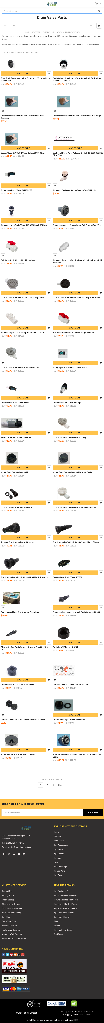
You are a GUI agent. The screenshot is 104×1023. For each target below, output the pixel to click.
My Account (59, 841)
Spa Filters (58, 849)
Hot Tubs (58, 875)
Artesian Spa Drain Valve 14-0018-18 (17, 542)
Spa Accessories (61, 845)
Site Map (6, 917)
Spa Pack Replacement (64, 913)
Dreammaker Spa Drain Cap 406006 (69, 719)
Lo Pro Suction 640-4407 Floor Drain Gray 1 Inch (22, 297)
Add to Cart (23, 74)
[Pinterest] (14, 854)
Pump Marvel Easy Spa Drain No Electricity (20, 612)
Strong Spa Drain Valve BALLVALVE (16, 190)
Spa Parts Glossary (62, 917)
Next (60, 785)
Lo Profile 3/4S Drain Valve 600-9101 (17, 507)
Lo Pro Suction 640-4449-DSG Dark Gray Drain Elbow (76, 297)
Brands (57, 926)
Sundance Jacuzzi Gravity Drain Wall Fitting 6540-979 (76, 225)
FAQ (56, 921)
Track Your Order (9, 921)
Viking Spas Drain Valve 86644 (14, 472)
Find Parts (58, 934)
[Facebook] (4, 854)
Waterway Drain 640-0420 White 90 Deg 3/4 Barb (74, 190)
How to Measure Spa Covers (66, 900)
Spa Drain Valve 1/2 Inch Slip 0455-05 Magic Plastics (24, 577)
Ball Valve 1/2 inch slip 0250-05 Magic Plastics (73, 332)
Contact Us (7, 891)
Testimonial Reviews (11, 930)
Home (56, 832)
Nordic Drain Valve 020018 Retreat (16, 437)
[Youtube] (19, 854)
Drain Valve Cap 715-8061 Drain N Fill (17, 684)
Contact (88, 1014)
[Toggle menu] (3, 3)
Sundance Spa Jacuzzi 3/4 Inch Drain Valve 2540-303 (76, 612)
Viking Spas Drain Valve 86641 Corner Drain (72, 472)
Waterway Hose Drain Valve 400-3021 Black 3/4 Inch (24, 225)
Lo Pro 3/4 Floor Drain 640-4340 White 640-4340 (74, 507)
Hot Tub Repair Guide (63, 930)
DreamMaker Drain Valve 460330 (67, 577)
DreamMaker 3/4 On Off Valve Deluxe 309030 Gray (23, 153)
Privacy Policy (8, 895)
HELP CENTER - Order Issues (14, 939)
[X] (9, 854)
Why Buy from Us (9, 926)
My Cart (57, 836)
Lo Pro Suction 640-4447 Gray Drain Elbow (20, 367)
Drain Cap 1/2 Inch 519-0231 (65, 647)
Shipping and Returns (11, 904)
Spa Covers (59, 854)
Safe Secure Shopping (11, 913)
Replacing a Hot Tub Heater (65, 908)
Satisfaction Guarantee (12, 908)
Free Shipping (8, 900)
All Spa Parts (59, 871)
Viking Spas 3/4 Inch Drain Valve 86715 (70, 367)
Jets (56, 862)
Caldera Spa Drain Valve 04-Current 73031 (71, 684)
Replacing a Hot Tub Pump (65, 904)
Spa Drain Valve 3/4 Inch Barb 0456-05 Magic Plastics (76, 542)
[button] (99, 26)
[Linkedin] (24, 854)
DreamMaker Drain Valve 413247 (15, 402)
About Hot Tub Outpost (12, 934)
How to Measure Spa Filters (65, 895)
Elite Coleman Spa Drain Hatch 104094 (18, 754)
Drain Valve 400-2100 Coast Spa (67, 402)
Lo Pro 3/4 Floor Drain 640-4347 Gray (69, 437)
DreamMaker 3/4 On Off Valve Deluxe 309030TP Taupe (77, 116)
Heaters (57, 858)
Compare (49, 73)
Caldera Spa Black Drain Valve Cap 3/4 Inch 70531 (23, 719)
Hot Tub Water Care (62, 891)
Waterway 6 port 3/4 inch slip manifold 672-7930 (22, 332)
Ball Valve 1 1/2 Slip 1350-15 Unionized (18, 260)
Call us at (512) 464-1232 (13, 843)
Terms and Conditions (84, 1011)
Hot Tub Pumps (60, 867)
